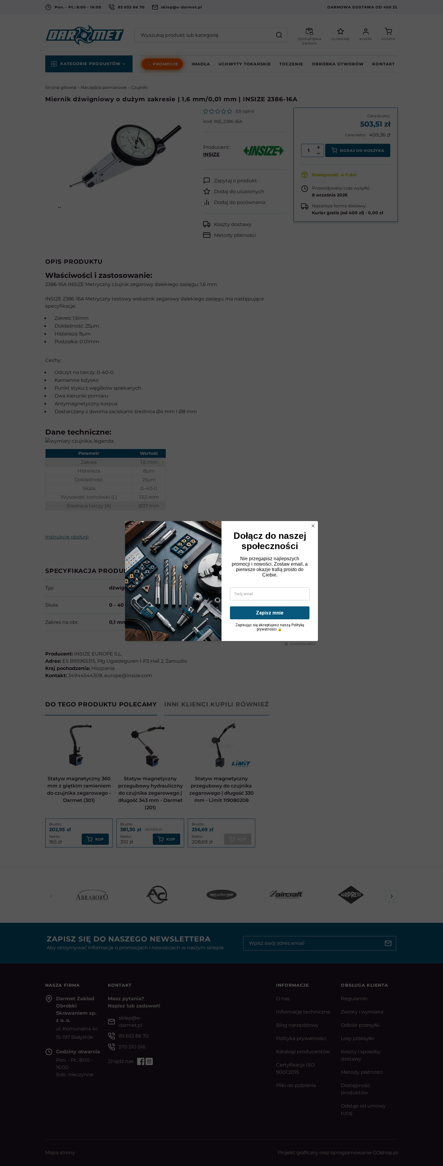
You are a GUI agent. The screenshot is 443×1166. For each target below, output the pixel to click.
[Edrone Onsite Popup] (221, 583)
